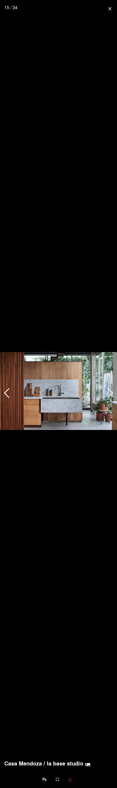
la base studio (65, 763)
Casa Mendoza (23, 763)
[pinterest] (70, 779)
